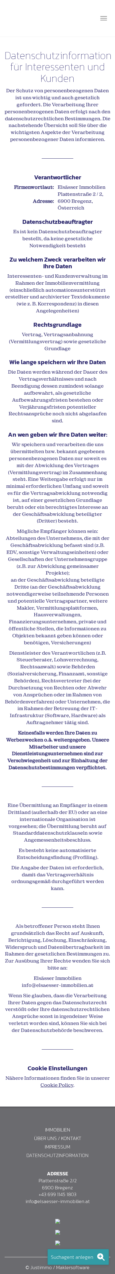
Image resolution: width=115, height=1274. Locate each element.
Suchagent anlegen (72, 1257)
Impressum (57, 1146)
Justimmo (41, 1267)
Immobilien (57, 1129)
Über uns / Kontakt (57, 1138)
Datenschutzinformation (57, 1155)
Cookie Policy (56, 1085)
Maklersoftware (73, 1267)
